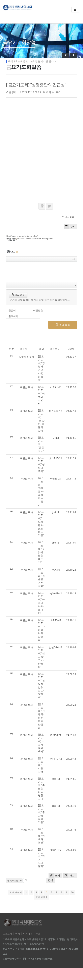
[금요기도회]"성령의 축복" (41, 464)
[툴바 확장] (73, 259)
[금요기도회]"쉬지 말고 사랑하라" (41, 657)
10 (72, 892)
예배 (17, 933)
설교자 (23, 349)
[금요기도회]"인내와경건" (41, 835)
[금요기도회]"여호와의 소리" (41, 395)
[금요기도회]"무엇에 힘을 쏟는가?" (41, 552)
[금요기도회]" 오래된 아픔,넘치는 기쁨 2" (41, 491)
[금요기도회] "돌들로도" (41, 444)
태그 (72, 875)
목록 (72, 226)
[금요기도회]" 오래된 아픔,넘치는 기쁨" (41, 523)
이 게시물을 (68, 216)
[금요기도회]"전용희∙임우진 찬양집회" (41, 685)
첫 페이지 (17, 892)
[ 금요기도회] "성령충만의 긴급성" (36, 85)
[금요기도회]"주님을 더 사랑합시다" (41, 788)
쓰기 (57, 875)
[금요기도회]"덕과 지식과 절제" (41, 858)
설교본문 (55, 349)
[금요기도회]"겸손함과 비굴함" (41, 577)
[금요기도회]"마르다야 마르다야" (41, 603)
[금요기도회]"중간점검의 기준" (41, 814)
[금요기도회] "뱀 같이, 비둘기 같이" (41, 420)
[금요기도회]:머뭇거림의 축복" (41, 743)
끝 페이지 (40, 897)
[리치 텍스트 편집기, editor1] (41, 272)
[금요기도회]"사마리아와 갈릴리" (41, 630)
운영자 (12, 92)
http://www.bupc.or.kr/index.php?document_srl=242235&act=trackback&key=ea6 (29, 237)
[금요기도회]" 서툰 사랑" (41, 764)
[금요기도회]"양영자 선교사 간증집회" (41, 368)
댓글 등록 (64, 325)
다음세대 (27, 933)
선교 (37, 933)
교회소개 (7, 933)
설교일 (71, 349)
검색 (50, 880)
